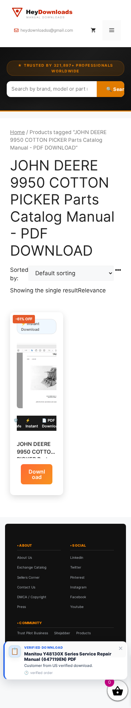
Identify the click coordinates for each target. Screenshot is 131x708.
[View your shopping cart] (93, 30)
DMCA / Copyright (31, 597)
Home (17, 132)
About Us (24, 557)
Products (83, 633)
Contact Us (26, 587)
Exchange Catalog (31, 567)
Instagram (78, 587)
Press (21, 607)
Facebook (78, 597)
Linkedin (76, 557)
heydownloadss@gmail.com (46, 30)
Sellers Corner (28, 577)
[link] (65, 660)
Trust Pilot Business (32, 633)
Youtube (77, 607)
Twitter (75, 567)
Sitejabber (62, 633)
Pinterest (77, 577)
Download (37, 474)
